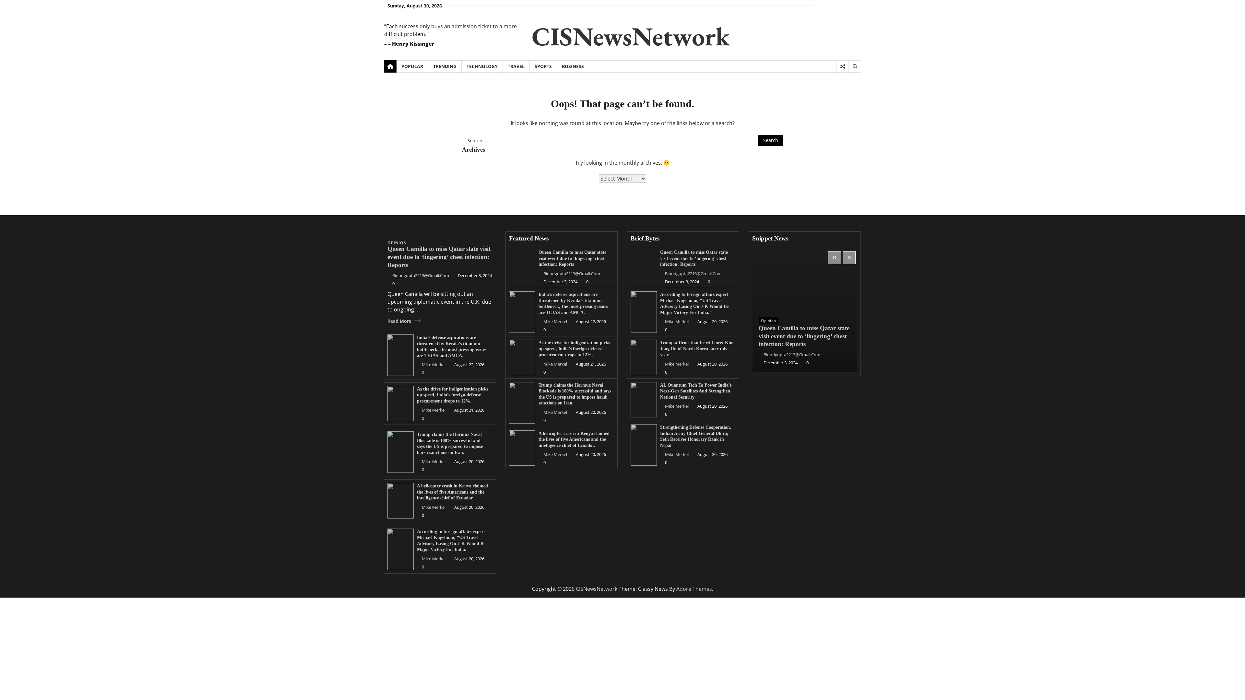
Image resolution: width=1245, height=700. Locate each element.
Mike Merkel (433, 365)
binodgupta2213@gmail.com (420, 275)
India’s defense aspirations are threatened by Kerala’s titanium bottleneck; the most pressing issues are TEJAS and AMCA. (573, 303)
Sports (543, 66)
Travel (516, 66)
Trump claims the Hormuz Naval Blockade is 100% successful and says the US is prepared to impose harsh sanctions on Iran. (450, 443)
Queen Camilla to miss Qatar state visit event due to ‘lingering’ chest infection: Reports (439, 256)
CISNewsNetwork (631, 36)
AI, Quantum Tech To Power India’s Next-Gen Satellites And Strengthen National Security (695, 391)
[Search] (854, 66)
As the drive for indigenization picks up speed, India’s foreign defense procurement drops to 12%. (452, 394)
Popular (412, 66)
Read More (399, 321)
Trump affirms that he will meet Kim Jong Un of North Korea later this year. (697, 348)
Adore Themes (694, 588)
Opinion (397, 243)
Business (573, 66)
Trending (444, 66)
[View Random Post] (842, 66)
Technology (482, 66)
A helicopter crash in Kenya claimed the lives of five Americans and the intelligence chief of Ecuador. (452, 491)
